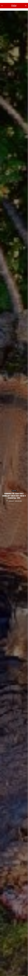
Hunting (14, 490)
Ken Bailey (11, 501)
